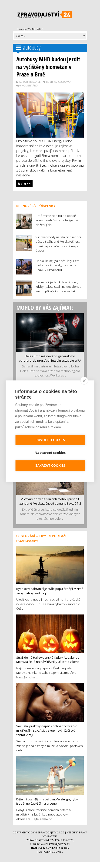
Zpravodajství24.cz (50, 832)
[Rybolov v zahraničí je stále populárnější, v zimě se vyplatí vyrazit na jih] (50, 564)
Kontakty (53, 847)
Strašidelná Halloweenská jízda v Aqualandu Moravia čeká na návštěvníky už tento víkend (48, 659)
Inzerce (36, 847)
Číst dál (25, 184)
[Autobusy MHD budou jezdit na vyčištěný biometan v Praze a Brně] (50, 114)
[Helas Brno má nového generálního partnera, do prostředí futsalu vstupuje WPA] (50, 332)
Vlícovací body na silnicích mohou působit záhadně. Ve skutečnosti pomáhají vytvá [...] (50, 501)
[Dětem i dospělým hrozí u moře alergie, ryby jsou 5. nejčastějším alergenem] (50, 775)
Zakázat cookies (50, 465)
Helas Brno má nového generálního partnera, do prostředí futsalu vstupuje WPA (50, 358)
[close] (84, 381)
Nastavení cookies (50, 851)
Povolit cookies (50, 440)
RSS (66, 847)
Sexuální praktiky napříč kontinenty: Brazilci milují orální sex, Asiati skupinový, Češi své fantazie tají (46, 730)
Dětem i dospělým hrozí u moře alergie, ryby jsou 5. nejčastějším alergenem (47, 801)
